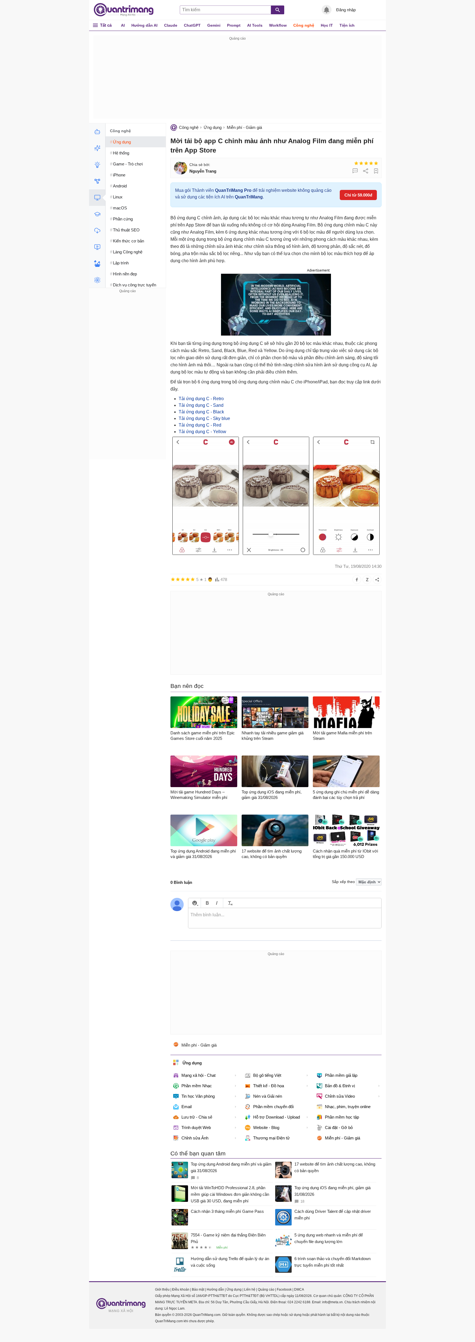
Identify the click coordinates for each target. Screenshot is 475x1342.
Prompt (234, 25)
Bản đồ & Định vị (340, 1085)
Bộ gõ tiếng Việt (267, 1075)
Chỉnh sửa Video (340, 1096)
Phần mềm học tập (342, 1117)
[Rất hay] (376, 163)
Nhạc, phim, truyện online (348, 1106)
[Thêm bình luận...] (284, 918)
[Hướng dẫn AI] (97, 164)
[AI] (97, 131)
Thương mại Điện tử (271, 1138)
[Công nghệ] (97, 197)
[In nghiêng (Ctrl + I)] (217, 903)
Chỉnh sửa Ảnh (194, 1138)
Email (186, 1106)
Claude (170, 25)
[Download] (97, 230)
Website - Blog (266, 1127)
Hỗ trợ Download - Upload (276, 1117)
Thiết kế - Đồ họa (268, 1085)
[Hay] (371, 163)
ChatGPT (192, 25)
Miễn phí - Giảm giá (244, 127)
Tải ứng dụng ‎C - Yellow (202, 431)
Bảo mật (198, 1289)
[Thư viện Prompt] (97, 148)
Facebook (284, 1289)
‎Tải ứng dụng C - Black (202, 411)
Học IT (327, 25)
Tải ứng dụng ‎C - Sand (202, 405)
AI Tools (255, 25)
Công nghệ (303, 25)
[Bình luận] (355, 171)
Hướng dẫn (215, 1289)
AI (123, 25)
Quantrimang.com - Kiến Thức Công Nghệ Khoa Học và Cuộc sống (126, 10)
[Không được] (356, 163)
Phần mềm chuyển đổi (273, 1106)
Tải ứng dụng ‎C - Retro (201, 398)
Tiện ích (347, 25)
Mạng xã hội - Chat (198, 1075)
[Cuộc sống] (97, 263)
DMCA (299, 1289)
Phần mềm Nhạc (196, 1085)
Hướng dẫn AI (144, 25)
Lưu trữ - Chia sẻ (196, 1117)
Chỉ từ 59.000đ (358, 195)
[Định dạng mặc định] (229, 903)
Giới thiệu (162, 1289)
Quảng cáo (266, 1289)
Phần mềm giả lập (341, 1075)
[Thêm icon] (194, 903)
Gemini (213, 25)
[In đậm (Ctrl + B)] (207, 903)
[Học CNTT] (97, 214)
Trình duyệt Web (196, 1127)
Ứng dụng (213, 127)
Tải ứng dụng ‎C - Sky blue (204, 418)
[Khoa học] (97, 280)
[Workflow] (97, 181)
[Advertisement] (237, 80)
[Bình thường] (366, 163)
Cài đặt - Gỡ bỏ (339, 1127)
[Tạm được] (361, 163)
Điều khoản (180, 1289)
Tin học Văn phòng (198, 1096)
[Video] (97, 247)
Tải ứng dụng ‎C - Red (200, 425)
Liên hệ (249, 1289)
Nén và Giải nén (267, 1096)
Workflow (278, 25)
